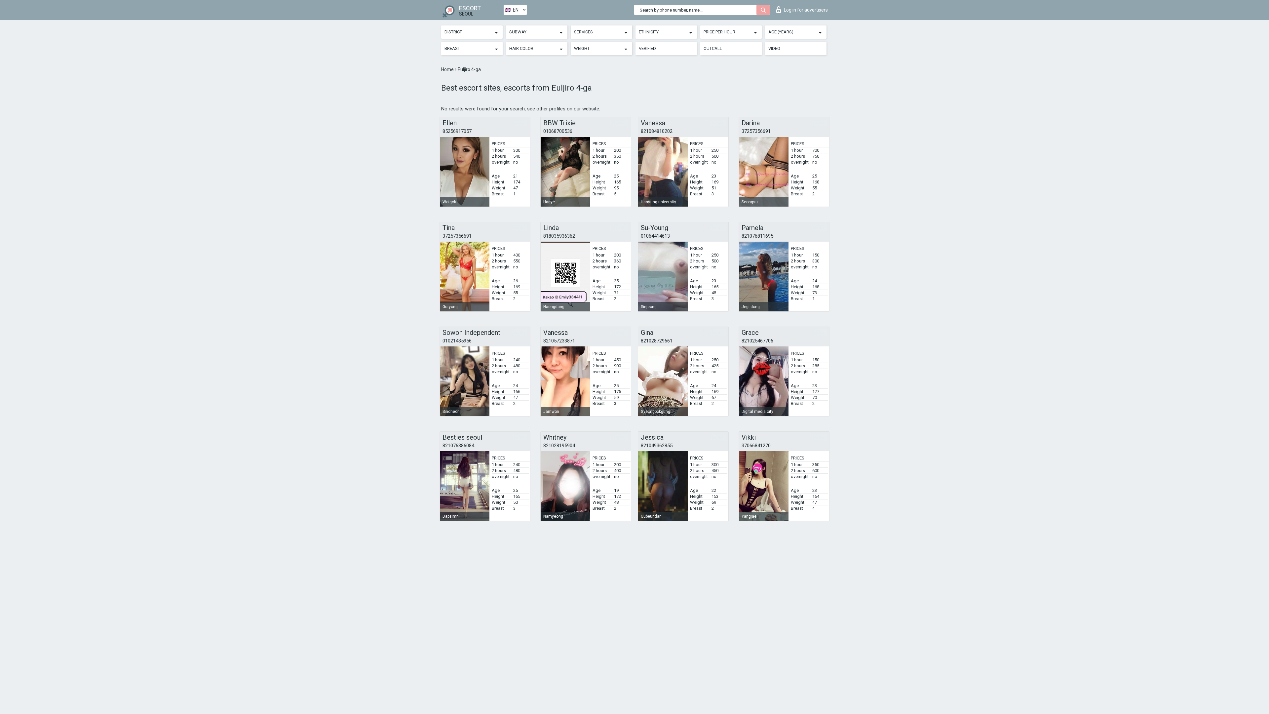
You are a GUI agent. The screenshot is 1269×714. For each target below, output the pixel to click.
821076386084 (458, 446)
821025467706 (757, 341)
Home (448, 69)
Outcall (713, 48)
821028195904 (559, 446)
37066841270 (756, 446)
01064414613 (655, 236)
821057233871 (559, 341)
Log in (806, 10)
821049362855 (657, 446)
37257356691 (756, 131)
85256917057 (457, 131)
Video (774, 48)
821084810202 (657, 131)
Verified (647, 48)
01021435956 (457, 341)
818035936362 (559, 236)
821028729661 (657, 341)
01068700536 (557, 131)
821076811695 (757, 236)
